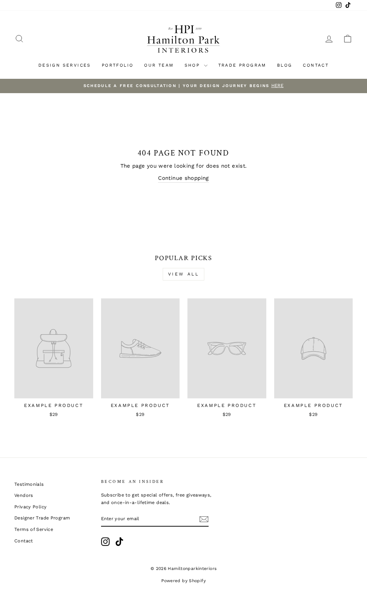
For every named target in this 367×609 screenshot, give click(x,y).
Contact (316, 65)
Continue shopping (183, 178)
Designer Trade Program (42, 518)
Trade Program (242, 65)
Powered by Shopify (183, 580)
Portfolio (118, 65)
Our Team (158, 65)
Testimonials (29, 484)
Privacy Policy (30, 506)
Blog (284, 65)
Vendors (23, 495)
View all (183, 274)
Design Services (64, 65)
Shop (193, 65)
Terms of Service (33, 529)
